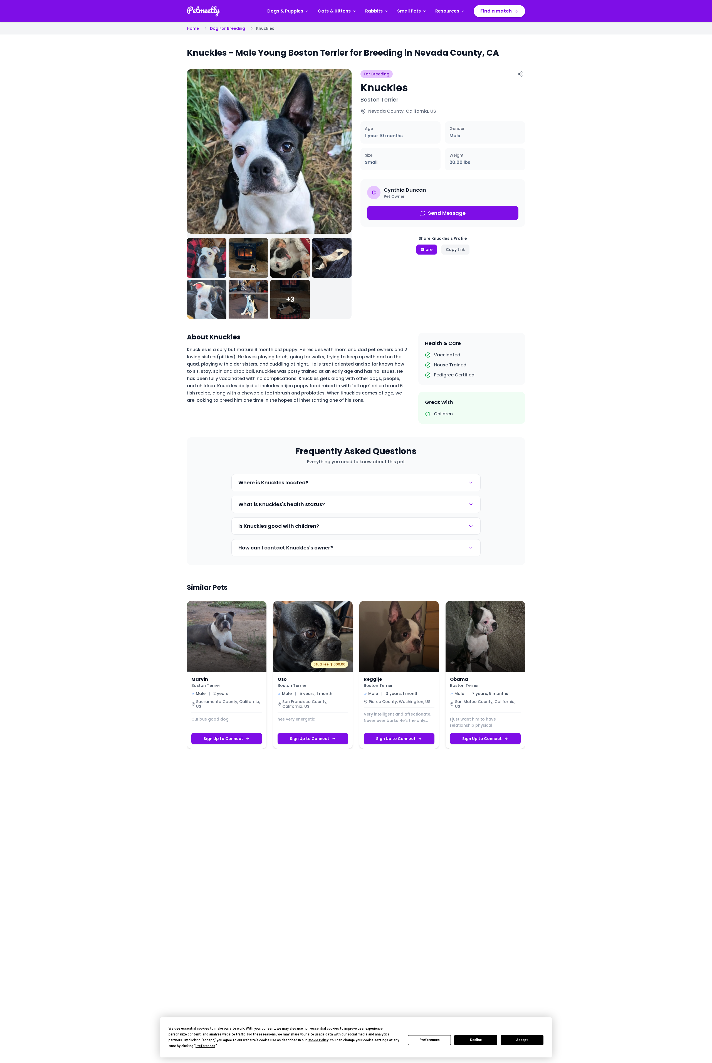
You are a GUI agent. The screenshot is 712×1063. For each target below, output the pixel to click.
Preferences (429, 1040)
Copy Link (455, 249)
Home (193, 28)
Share (426, 249)
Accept (522, 1040)
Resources (447, 11)
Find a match (496, 11)
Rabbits (374, 11)
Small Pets (409, 11)
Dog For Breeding (227, 28)
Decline (476, 1040)
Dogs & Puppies (285, 11)
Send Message (447, 212)
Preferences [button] (205, 1046)
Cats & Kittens (334, 11)
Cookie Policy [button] (318, 1040)
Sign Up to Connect (223, 738)
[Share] (520, 74)
